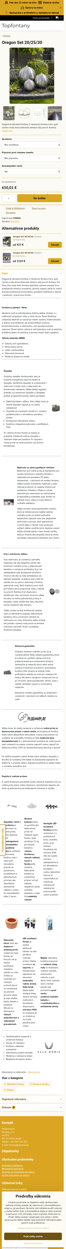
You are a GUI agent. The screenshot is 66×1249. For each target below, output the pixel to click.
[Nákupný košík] (52, 26)
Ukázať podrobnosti (33, 1243)
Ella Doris (14, 221)
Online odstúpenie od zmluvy (16, 1175)
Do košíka (39, 198)
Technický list (34, 1072)
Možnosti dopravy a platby (14, 1189)
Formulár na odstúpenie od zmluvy (18, 1172)
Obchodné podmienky (12, 1165)
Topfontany (16, 25)
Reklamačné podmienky (13, 1168)
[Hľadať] (45, 26)
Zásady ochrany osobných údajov (33, 1228)
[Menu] (60, 26)
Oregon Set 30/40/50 (23, 253)
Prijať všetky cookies (33, 1236)
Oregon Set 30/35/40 (23, 236)
